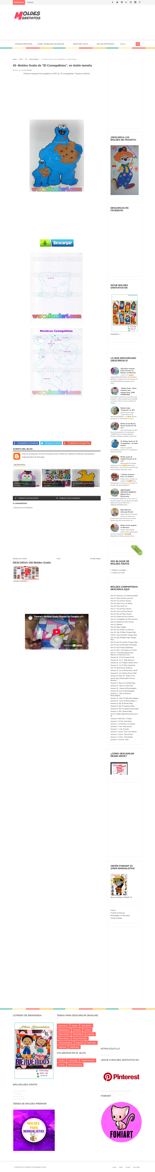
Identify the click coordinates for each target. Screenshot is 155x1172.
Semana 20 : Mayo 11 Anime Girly (122, 686)
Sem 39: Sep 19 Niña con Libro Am (122, 630)
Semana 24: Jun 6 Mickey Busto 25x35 (124, 673)
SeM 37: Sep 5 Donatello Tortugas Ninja (124, 635)
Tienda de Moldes (137, 549)
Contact (127, 1167)
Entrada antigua (95, 558)
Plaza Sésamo (26, 70)
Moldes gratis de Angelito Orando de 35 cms (128, 459)
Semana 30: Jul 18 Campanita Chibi (122, 657)
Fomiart (113, 910)
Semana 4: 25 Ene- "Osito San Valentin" (124, 732)
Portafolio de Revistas (118, 913)
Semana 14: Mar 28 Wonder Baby (122, 703)
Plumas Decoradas (80, 1038)
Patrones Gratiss (18, 1096)
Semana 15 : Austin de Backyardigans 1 (124, 701)
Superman (62, 1047)
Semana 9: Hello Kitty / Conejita (121, 718)
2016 (16, 70)
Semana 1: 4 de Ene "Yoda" (120, 739)
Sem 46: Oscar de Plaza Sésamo (122, 611)
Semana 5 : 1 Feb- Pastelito (120, 729)
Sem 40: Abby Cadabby (118, 627)
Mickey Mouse (64, 1034)
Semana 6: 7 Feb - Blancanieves (121, 726)
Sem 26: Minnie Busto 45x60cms (121, 668)
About (121, 1167)
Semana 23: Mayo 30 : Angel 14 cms (123, 676)
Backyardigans (64, 1030)
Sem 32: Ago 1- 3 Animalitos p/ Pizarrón (124, 650)
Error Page (136, 1167)
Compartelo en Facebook (28, 443)
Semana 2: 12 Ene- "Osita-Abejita (122, 737)
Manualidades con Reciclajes (120, 915)
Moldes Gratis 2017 (19, 1099)
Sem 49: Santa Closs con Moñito (121, 603)
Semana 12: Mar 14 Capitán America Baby (125, 709)
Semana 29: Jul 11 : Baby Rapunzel (122, 660)
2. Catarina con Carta (117, 573)
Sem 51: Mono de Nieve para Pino (122, 598)
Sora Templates (26, 1167)
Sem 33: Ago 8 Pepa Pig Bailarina (122, 647)
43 (19, 70)
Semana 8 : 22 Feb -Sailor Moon (121, 721)
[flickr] (126, 2)
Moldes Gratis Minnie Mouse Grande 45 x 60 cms (128, 426)
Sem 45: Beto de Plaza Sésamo (121, 614)
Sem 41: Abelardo (116, 624)
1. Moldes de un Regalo (118, 570)
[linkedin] (135, 2)
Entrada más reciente (20, 558)
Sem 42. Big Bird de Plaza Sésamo (122, 622)
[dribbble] (131, 2)
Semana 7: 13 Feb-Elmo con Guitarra (123, 724)
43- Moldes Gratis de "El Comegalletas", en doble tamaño (129, 443)
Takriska (62, 1060)
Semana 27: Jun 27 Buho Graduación (123, 665)
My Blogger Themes (40, 1167)
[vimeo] (121, 2)
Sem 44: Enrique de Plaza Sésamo (122, 616)
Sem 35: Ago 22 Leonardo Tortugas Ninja (124, 642)
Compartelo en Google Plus (79, 443)
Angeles (75, 1025)
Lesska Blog (73, 1060)
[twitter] (117, 2)
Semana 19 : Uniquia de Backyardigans (124, 688)
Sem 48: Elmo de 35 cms (119, 606)
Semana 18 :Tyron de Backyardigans (123, 691)
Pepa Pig (90, 1034)
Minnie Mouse (78, 1034)
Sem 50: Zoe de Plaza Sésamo (121, 601)
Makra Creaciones (75, 1065)
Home (114, 1167)
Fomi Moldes (17, 1094)
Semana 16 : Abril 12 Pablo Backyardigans (125, 698)
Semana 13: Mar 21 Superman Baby (122, 706)
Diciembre (77, 1030)
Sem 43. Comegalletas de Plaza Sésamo (124, 619)
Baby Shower (86, 1025)
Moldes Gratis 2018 (19, 1091)
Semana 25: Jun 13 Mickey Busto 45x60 (124, 670)
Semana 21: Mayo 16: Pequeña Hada (123, 683)
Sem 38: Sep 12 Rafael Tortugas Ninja (123, 632)
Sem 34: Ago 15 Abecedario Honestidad (124, 645)
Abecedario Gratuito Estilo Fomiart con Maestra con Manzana (128, 371)
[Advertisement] (101, 24)
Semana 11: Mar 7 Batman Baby (121, 711)
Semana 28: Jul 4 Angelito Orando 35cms (124, 663)
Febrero (88, 1030)
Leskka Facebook (88, 1060)
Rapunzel (79, 1043)
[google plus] (140, 2)
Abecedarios (63, 1025)
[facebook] (112, 2)
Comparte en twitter (53, 443)
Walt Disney (74, 1047)
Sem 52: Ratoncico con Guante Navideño (124, 596)
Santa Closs (91, 1043)
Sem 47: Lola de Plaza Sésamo (121, 609)
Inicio (58, 558)
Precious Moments (65, 1043)
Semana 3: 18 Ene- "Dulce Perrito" (122, 734)
